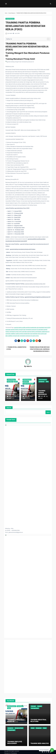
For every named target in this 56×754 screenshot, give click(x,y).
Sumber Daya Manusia (28, 383)
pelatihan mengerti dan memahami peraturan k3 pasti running (23, 335)
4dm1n (10, 33)
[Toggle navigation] (6, 4)
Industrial (40, 706)
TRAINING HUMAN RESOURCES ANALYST (42, 393)
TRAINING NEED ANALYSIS (39, 743)
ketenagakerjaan (35, 708)
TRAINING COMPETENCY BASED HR (12, 392)
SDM (16, 381)
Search (9, 407)
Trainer (44, 728)
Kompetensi (38, 728)
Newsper (7, 753)
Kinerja (32, 728)
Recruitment (10, 381)
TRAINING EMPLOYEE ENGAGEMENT (14, 742)
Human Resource (10, 18)
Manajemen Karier (19, 728)
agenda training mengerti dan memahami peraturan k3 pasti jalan (27, 329)
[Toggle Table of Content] (47, 39)
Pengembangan (11, 730)
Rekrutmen (25, 381)
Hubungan (33, 706)
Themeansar (14, 753)
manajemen (41, 381)
